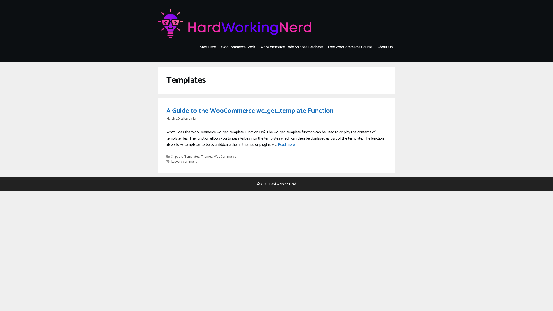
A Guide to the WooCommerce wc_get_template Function (250, 111)
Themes (206, 156)
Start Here (208, 47)
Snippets (177, 156)
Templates (191, 156)
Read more (286, 144)
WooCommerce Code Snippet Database (291, 47)
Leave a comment (184, 161)
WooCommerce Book (238, 47)
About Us (385, 47)
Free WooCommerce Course (350, 47)
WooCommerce (225, 156)
